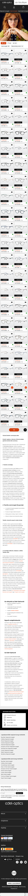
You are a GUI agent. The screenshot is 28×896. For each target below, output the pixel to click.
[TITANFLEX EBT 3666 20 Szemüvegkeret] (7, 179)
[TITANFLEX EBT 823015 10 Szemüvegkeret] (20, 368)
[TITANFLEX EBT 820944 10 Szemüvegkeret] (7, 164)
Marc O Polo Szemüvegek (7, 766)
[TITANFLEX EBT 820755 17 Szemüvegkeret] (7, 384)
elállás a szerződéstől (14, 883)
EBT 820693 (18, 570)
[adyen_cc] (2, 838)
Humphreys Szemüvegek (7, 765)
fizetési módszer (15, 610)
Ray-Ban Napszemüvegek (8, 737)
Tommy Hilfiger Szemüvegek (8, 776)
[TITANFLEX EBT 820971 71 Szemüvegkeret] (20, 416)
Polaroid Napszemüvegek (7, 744)
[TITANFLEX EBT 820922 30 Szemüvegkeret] (7, 148)
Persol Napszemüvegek (7, 741)
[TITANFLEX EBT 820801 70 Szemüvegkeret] (7, 274)
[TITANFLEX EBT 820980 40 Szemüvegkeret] (7, 321)
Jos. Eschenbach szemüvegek (18, 590)
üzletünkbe (11, 640)
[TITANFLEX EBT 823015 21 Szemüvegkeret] (7, 353)
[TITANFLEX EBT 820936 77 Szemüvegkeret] (7, 211)
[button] (7, 2)
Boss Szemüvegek (6, 774)
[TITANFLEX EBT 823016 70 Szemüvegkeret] (20, 148)
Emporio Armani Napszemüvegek (10, 746)
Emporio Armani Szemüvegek (9, 768)
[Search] (5, 7)
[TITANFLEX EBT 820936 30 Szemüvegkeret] (20, 179)
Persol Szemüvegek (6, 770)
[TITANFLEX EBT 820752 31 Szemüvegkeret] (7, 132)
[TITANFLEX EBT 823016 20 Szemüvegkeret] (7, 290)
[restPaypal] (10, 838)
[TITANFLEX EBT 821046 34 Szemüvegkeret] (20, 242)
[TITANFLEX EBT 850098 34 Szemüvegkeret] (20, 227)
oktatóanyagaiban (9, 648)
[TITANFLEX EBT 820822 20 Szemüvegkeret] (20, 274)
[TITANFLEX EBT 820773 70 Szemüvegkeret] (7, 227)
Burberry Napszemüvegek (8, 754)
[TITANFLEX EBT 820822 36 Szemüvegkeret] (7, 101)
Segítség (3, 828)
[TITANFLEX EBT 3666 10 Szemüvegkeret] (7, 117)
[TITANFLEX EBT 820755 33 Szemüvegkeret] (7, 85)
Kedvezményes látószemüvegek (16, 691)
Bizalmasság (22, 886)
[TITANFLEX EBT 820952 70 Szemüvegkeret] (20, 211)
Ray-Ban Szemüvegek (6, 761)
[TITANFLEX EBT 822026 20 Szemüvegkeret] (20, 384)
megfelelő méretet (12, 624)
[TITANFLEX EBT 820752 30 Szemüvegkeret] (20, 305)
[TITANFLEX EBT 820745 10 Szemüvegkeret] (20, 101)
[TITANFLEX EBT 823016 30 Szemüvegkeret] (20, 69)
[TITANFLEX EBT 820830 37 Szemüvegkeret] (7, 305)
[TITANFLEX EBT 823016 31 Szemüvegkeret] (20, 117)
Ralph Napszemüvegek (7, 752)
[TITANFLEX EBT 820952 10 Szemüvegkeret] (20, 132)
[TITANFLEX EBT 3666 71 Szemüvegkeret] (20, 258)
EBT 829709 (5, 574)
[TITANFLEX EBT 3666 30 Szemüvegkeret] (20, 54)
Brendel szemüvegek (7, 592)
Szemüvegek (14, 11)
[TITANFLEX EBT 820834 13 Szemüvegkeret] (20, 321)
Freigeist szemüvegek (19, 592)
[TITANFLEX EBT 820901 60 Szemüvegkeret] (20, 337)
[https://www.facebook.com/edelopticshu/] (17, 862)
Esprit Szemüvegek (6, 778)
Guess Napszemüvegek (7, 750)
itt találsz (9, 797)
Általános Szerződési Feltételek (10, 886)
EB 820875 (15, 538)
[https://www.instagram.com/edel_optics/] (21, 862)
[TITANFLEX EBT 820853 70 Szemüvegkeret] (20, 353)
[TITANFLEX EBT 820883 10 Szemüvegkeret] (7, 258)
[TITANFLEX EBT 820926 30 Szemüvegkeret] (7, 242)
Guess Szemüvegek (6, 772)
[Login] (14, 7)
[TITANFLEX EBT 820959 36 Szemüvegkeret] (20, 195)
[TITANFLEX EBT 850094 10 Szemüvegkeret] (7, 337)
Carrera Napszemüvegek (7, 742)
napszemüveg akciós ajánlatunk (15, 693)
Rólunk (3, 813)
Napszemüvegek (4, 11)
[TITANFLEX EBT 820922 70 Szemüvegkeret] (7, 400)
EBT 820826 (9, 543)
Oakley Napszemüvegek (7, 739)
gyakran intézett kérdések (10, 638)
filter (4, 43)
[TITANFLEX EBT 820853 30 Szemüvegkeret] (20, 290)
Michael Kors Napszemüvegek (9, 748)
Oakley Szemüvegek (6, 763)
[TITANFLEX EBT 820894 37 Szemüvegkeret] (20, 400)
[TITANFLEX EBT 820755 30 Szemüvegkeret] (7, 54)
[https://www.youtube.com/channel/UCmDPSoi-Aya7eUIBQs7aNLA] (25, 862)
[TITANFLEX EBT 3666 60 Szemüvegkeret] (7, 69)
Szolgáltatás (4, 820)
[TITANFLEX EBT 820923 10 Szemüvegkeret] (20, 164)
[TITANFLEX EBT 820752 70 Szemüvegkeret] (7, 416)
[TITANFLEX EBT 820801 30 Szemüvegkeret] (7, 368)
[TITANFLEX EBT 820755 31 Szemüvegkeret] (7, 195)
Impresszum (14, 888)
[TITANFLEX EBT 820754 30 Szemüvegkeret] (20, 85)
